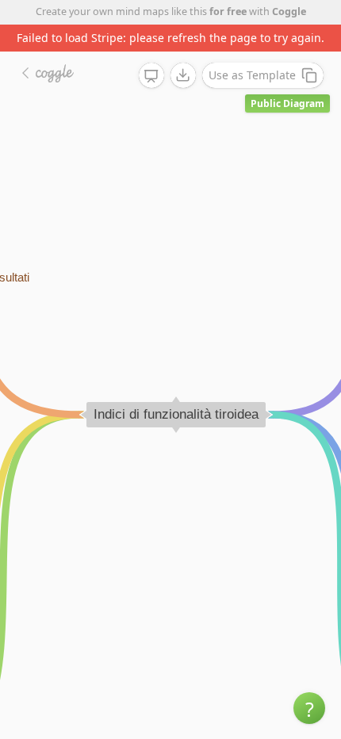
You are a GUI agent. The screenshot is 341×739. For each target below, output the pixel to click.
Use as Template (252, 74)
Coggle (289, 11)
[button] (309, 708)
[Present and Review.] (151, 76)
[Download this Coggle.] (183, 75)
